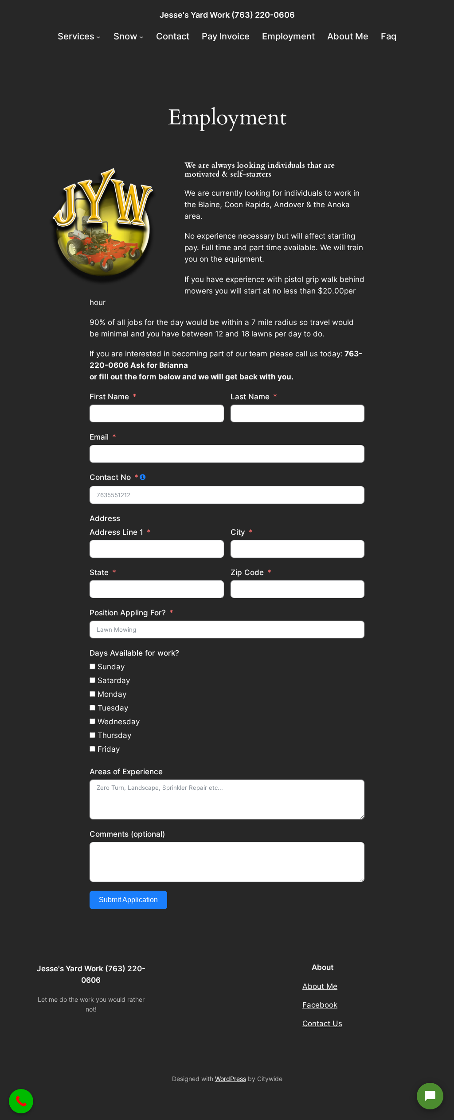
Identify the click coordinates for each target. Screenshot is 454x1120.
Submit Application (128, 900)
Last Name (250, 396)
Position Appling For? (128, 612)
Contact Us (322, 1023)
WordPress (230, 1078)
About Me (319, 986)
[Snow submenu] (141, 36)
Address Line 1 (116, 532)
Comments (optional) (127, 834)
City (238, 532)
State (99, 572)
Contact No (110, 477)
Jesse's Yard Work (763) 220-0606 (227, 14)
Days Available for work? (134, 653)
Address (105, 518)
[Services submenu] (98, 36)
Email (99, 437)
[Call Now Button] (21, 1101)
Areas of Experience (126, 771)
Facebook (319, 1004)
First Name (109, 396)
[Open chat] (430, 1096)
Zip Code (247, 572)
